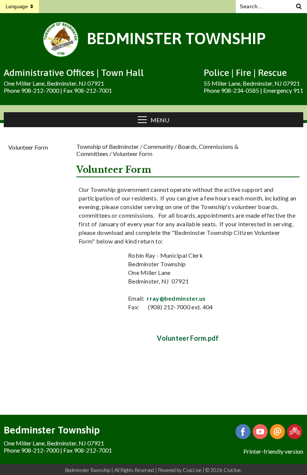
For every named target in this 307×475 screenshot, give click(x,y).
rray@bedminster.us (176, 298)
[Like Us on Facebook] (242, 431)
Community (158, 146)
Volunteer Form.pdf (188, 338)
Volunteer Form (28, 147)
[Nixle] (294, 431)
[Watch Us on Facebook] (260, 431)
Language (17, 6)
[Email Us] (277, 431)
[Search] (299, 6)
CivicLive (192, 470)
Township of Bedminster (107, 146)
